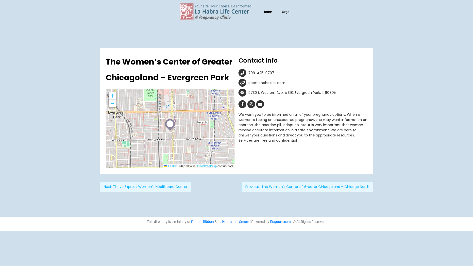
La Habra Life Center (233, 222)
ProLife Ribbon (202, 222)
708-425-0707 (261, 72)
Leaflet (172, 166)
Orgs (285, 12)
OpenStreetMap (206, 166)
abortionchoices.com (266, 82)
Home (267, 12)
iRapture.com (280, 222)
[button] (170, 124)
